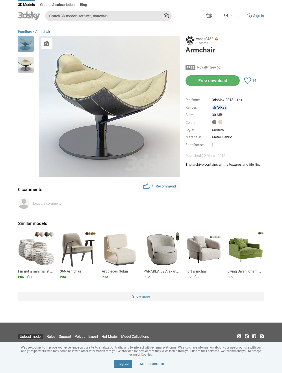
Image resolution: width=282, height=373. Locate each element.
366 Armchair (71, 271)
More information (152, 364)
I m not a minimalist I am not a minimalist (35, 271)
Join (240, 16)
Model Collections (135, 336)
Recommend (163, 186)
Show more (141, 296)
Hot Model (110, 336)
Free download (212, 80)
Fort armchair (196, 271)
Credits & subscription (57, 5)
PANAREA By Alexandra (161, 271)
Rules (51, 336)
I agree (123, 364)
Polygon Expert (86, 336)
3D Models (26, 5)
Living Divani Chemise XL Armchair (244, 271)
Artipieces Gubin (115, 271)
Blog (83, 5)
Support (65, 336)
